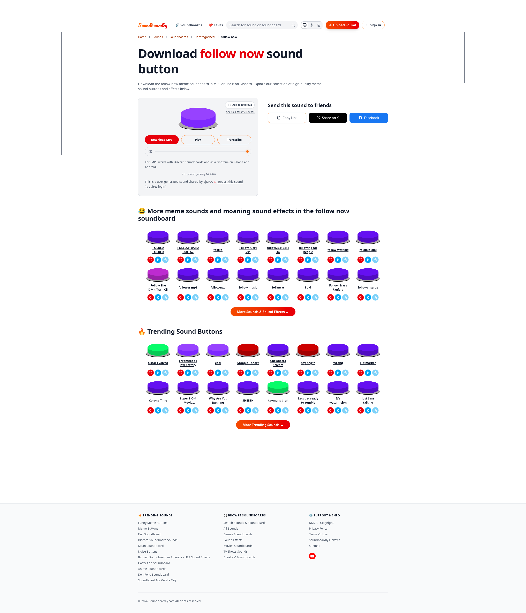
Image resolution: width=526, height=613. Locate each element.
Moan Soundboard (151, 546)
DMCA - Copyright (321, 523)
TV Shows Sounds (236, 551)
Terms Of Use (318, 534)
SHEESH (248, 400)
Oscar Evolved (158, 363)
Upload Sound (344, 25)
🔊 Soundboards (188, 25)
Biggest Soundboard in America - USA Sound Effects (174, 557)
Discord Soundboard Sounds (158, 540)
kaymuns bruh (278, 400)
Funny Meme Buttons (152, 523)
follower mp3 (188, 287)
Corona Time (158, 400)
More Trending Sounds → (263, 425)
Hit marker (368, 363)
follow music (248, 287)
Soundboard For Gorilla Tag (157, 580)
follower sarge (368, 287)
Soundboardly (152, 25)
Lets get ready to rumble (308, 400)
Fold (308, 287)
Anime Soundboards (152, 569)
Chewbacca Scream (278, 363)
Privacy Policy (318, 528)
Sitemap (314, 546)
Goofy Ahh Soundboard (154, 563)
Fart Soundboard (149, 534)
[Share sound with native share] (165, 259)
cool (218, 363)
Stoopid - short (248, 363)
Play (198, 140)
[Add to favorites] (150, 259)
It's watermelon (338, 400)
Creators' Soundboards (239, 557)
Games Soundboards (238, 534)
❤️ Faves (216, 25)
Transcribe (234, 140)
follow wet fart (338, 250)
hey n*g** (308, 363)
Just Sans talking (368, 400)
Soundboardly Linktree (324, 540)
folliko (218, 250)
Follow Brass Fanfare (338, 287)
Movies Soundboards (238, 546)
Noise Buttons (147, 551)
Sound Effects (233, 540)
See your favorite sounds (240, 112)
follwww (278, 287)
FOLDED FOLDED (158, 250)
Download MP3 (161, 140)
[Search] (293, 25)
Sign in (375, 25)
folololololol (368, 250)
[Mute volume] (150, 151)
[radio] (304, 25)
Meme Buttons (148, 528)
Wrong (338, 363)
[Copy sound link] (158, 259)
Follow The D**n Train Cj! (158, 287)
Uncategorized (205, 37)
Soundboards (179, 37)
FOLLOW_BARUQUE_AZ (188, 250)
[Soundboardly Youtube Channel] (312, 556)
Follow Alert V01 (248, 250)
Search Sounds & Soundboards (245, 523)
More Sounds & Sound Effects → (263, 311)
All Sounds (231, 528)
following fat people (308, 250)
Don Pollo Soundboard (153, 574)
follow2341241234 (278, 250)
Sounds (158, 37)
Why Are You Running (218, 400)
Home (142, 37)
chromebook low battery (188, 363)
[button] (198, 117)
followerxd (218, 287)
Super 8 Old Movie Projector (188, 400)
